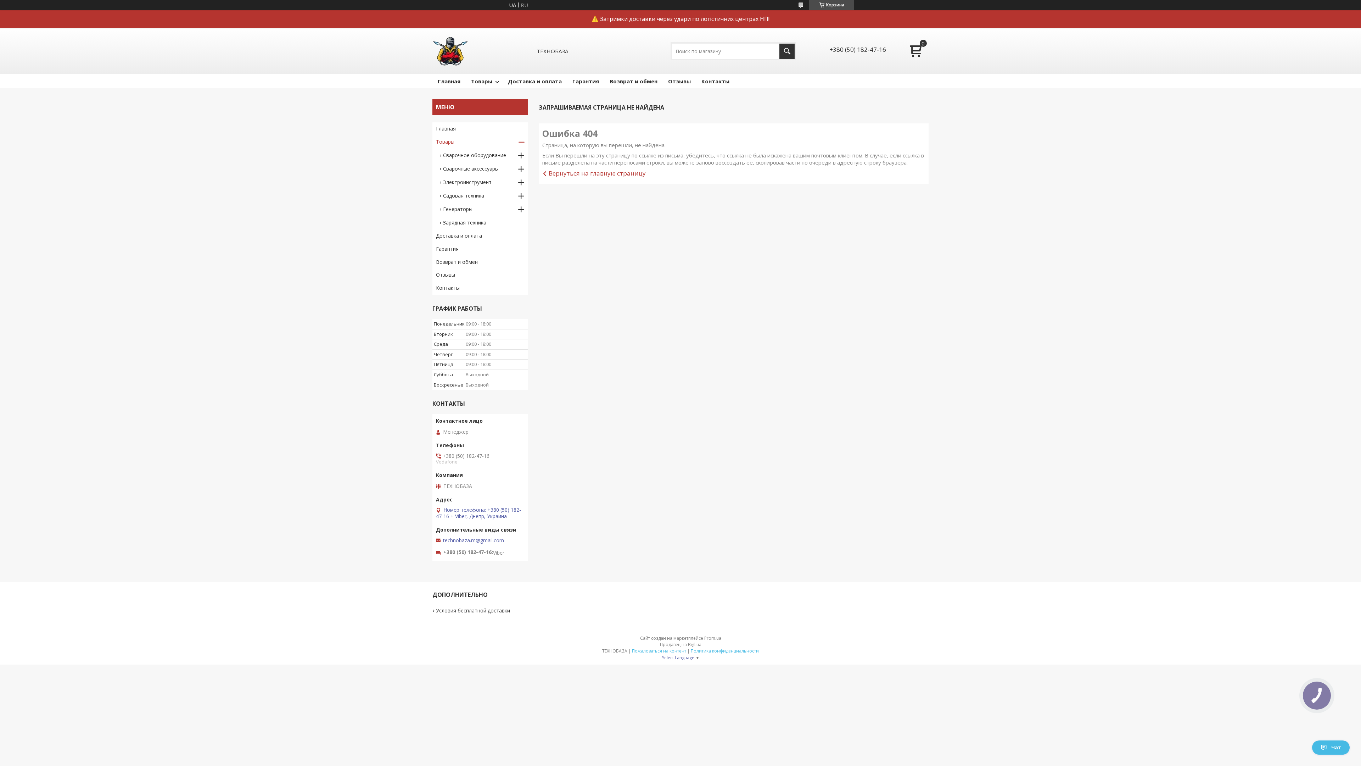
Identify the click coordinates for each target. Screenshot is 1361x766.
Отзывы (679, 81)
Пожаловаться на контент (659, 651)
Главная (449, 81)
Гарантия (585, 81)
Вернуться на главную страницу (597, 173)
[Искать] (787, 51)
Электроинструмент (467, 182)
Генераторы (457, 209)
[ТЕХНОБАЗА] (450, 51)
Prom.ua (712, 638)
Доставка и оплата (535, 81)
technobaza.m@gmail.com (473, 540)
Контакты (715, 81)
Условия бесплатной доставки (473, 610)
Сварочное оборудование (474, 155)
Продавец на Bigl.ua (680, 645)
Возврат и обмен (633, 81)
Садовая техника (463, 195)
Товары (481, 81)
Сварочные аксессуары (471, 168)
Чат (1336, 747)
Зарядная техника (464, 222)
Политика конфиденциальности (725, 651)
